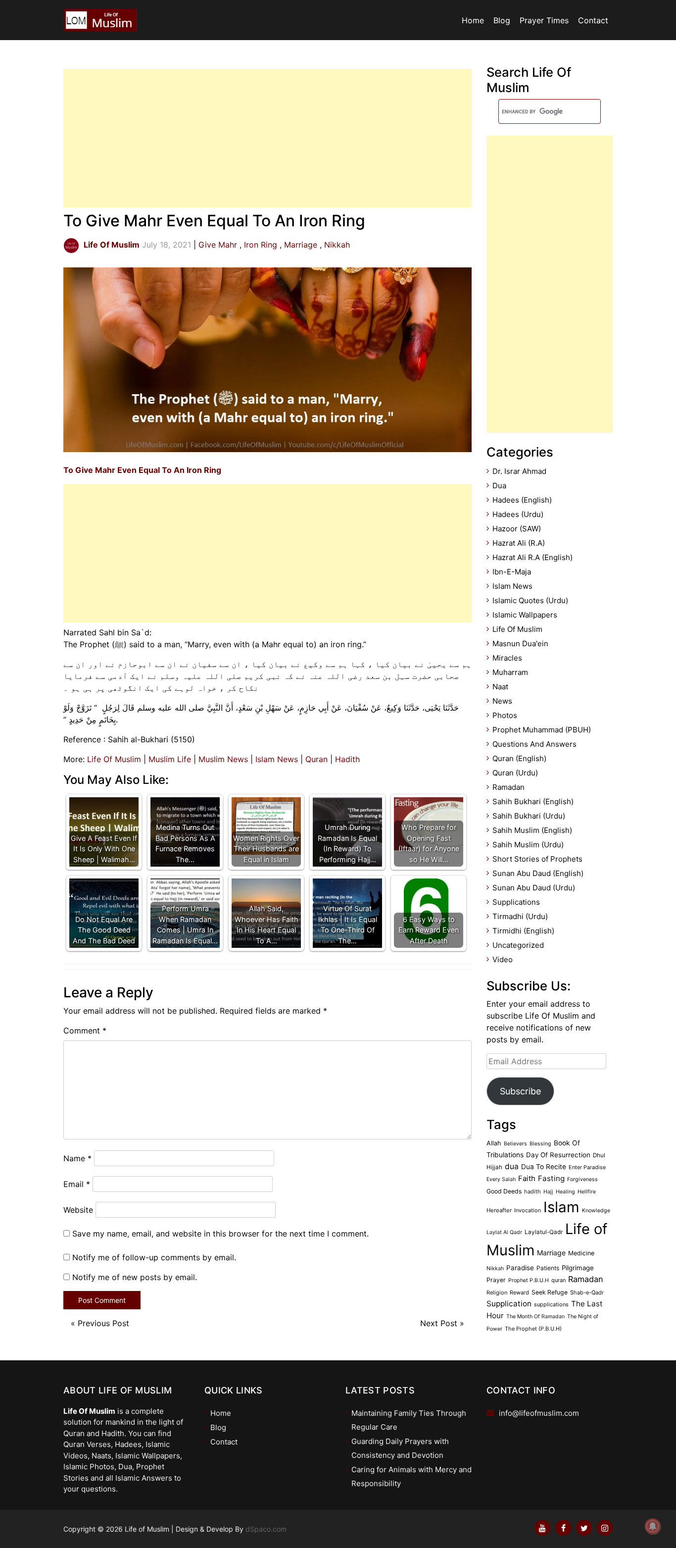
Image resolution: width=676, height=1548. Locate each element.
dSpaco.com (266, 1529)
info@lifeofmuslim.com (539, 1413)
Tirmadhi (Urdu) (520, 916)
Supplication (508, 1303)
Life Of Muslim (114, 759)
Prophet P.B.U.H (528, 1280)
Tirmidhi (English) (523, 930)
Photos (504, 715)
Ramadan (508, 787)
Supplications (516, 902)
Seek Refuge (549, 1292)
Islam (561, 1207)
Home (473, 20)
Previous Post (103, 1323)
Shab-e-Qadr (587, 1292)
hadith (532, 1191)
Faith (526, 1178)
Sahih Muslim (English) (532, 830)
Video (502, 959)
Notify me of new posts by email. (134, 1277)
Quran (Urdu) (515, 772)
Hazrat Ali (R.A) (518, 543)
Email (76, 1184)
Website (78, 1210)
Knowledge (596, 1210)
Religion (496, 1292)
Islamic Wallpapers (524, 614)
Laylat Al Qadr (504, 1232)
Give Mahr (217, 245)
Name (77, 1158)
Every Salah (501, 1179)
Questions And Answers (534, 744)
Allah (493, 1143)
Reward (519, 1292)
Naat (500, 686)
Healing (565, 1191)
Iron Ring (260, 245)
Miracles (507, 658)
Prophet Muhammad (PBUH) (541, 729)
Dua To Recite (543, 1167)
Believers (515, 1143)
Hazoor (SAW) (516, 528)
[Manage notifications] (653, 1526)
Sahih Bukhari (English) (533, 801)
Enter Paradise (587, 1167)
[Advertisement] (267, 138)
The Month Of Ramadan (535, 1316)
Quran (316, 759)
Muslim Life (169, 759)
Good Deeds (504, 1191)
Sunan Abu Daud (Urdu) (533, 887)
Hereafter (499, 1210)
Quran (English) (519, 758)
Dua (499, 485)
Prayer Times (544, 20)
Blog (501, 20)
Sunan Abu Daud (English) (537, 873)
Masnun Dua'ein (520, 643)
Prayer (496, 1280)
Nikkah (337, 245)
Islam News (276, 759)
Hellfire (587, 1191)
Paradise (520, 1268)
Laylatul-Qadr (544, 1232)
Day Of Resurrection (558, 1155)
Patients (547, 1268)
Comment (84, 1030)
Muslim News (223, 759)
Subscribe (520, 1091)
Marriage (300, 245)
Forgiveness (582, 1179)
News (502, 701)
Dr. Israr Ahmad (519, 471)
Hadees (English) (522, 500)
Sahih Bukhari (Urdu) (528, 816)
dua (512, 1166)
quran (558, 1280)
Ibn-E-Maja (511, 571)
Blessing (540, 1143)
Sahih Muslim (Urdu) (528, 844)
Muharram (510, 672)
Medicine (581, 1253)
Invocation (527, 1210)
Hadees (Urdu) (517, 514)
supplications (551, 1304)
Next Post (438, 1323)
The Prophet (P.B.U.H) (533, 1328)
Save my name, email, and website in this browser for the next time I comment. (220, 1233)
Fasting (551, 1178)
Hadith (347, 759)
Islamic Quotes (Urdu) (530, 600)
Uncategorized (518, 945)
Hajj (548, 1191)
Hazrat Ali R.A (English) (532, 557)
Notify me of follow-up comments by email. (154, 1257)
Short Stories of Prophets (537, 859)
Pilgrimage (578, 1268)
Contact (593, 20)
